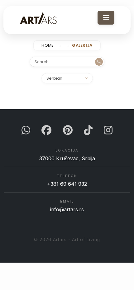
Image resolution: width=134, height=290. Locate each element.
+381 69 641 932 (67, 184)
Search (99, 62)
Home (47, 45)
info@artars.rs (67, 209)
